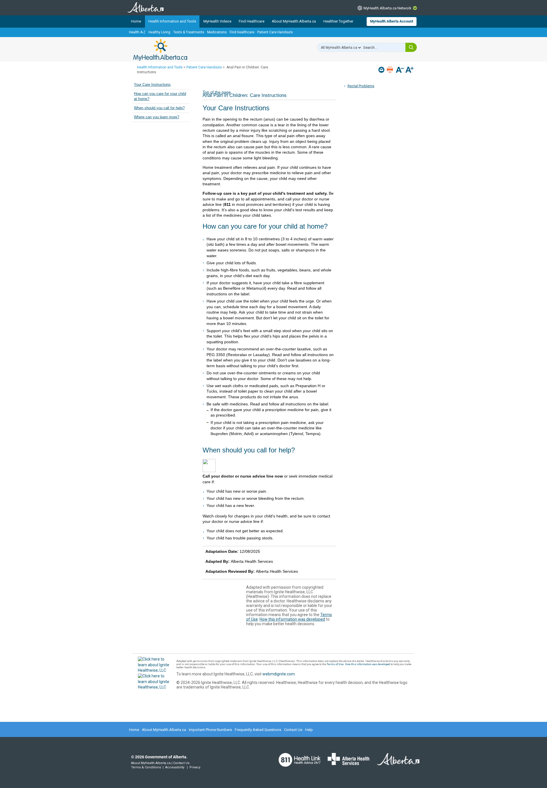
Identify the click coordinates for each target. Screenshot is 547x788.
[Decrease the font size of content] (400, 70)
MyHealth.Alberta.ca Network (387, 8)
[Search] (411, 47)
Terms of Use (335, 664)
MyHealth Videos (217, 21)
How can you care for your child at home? (160, 96)
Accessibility (174, 767)
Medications (217, 32)
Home (136, 21)
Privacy (194, 767)
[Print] (390, 70)
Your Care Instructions (152, 85)
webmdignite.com (278, 674)
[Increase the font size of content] (409, 70)
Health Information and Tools (172, 21)
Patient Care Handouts (275, 32)
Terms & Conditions (146, 767)
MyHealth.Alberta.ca (160, 50)
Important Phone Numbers (210, 730)
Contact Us (293, 730)
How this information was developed (292, 619)
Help (309, 730)
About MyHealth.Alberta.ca (294, 21)
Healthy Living (159, 32)
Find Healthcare (251, 21)
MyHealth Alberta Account (391, 21)
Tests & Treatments (188, 32)
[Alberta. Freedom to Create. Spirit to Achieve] (394, 763)
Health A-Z (137, 32)
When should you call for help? (159, 108)
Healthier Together (338, 21)
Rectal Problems (361, 86)
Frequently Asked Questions (258, 730)
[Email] (381, 70)
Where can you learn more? (156, 117)
